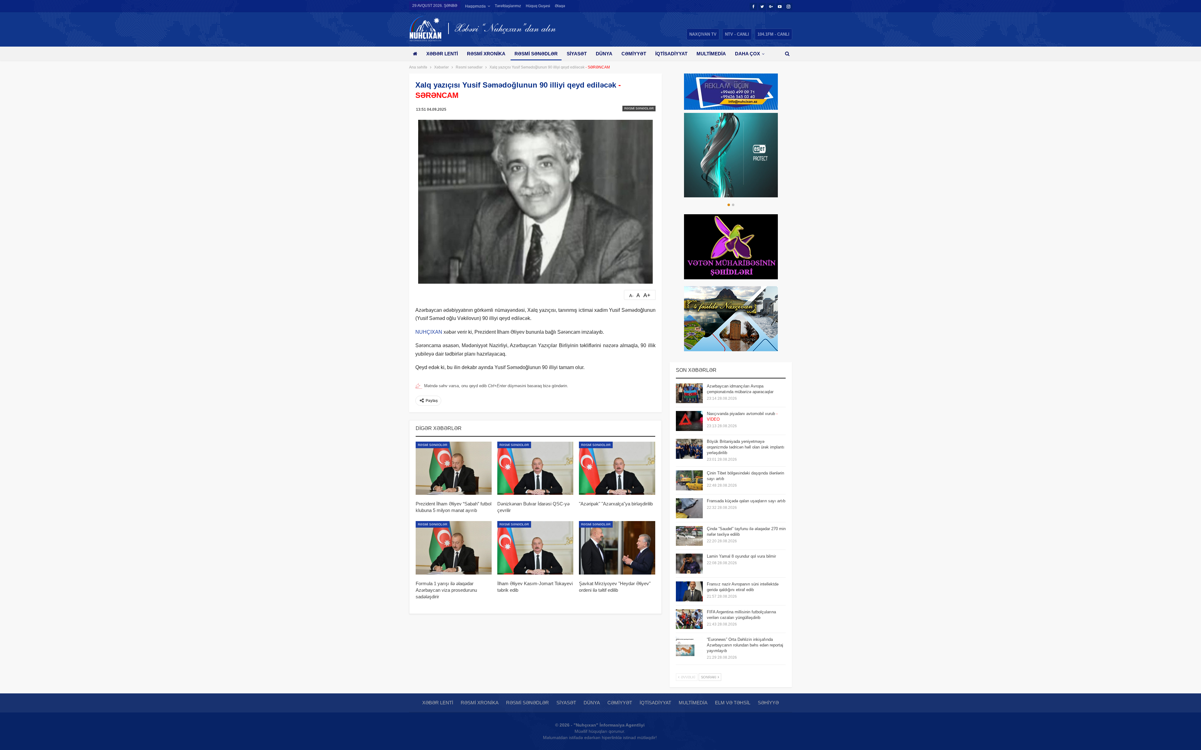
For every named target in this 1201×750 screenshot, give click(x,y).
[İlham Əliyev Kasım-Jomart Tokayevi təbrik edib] (535, 547)
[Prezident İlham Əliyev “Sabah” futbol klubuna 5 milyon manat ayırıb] (454, 468)
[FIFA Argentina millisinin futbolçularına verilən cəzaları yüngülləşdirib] (689, 619)
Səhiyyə (768, 702)
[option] (732, 155)
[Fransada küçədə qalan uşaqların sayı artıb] (689, 508)
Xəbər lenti (442, 53)
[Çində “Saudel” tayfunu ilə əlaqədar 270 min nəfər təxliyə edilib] (689, 536)
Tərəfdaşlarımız (508, 6)
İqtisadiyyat (671, 53)
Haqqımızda (475, 6)
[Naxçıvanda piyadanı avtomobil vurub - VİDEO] (689, 421)
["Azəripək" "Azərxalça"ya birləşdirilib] (617, 468)
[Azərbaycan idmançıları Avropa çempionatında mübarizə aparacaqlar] (689, 393)
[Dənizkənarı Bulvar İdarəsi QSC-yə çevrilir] (535, 468)
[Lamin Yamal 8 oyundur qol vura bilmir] (689, 564)
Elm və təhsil (732, 702)
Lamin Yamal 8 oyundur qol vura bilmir (741, 556)
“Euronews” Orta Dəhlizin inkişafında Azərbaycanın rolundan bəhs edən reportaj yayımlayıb (745, 645)
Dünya (604, 53)
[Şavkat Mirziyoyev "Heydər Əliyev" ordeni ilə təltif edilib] (617, 547)
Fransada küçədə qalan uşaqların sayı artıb (746, 501)
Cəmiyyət (633, 53)
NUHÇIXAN (428, 332)
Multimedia (711, 53)
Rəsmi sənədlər (536, 53)
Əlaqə (560, 6)
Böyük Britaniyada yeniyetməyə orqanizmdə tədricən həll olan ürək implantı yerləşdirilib (745, 447)
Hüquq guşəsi (538, 6)
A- (631, 295)
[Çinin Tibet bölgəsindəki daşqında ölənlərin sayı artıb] (689, 480)
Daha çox (747, 53)
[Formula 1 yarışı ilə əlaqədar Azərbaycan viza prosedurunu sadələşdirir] (454, 547)
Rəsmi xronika (486, 53)
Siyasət (577, 53)
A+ (647, 295)
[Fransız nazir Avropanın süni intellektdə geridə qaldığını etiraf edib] (689, 591)
